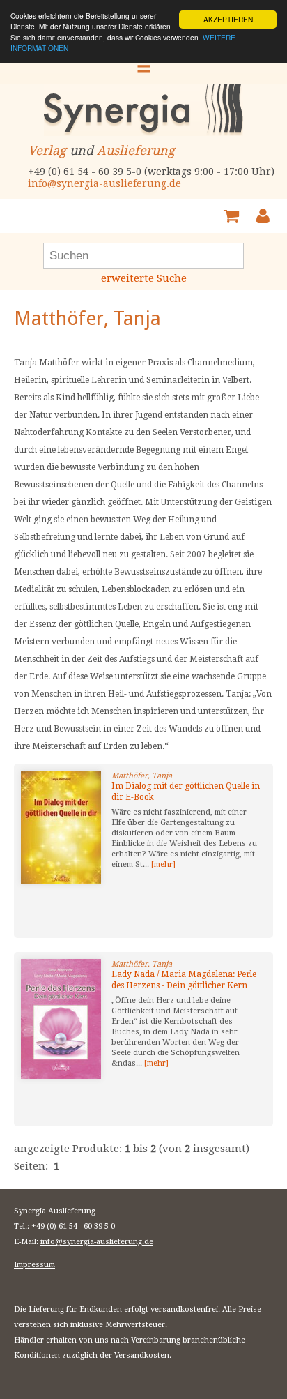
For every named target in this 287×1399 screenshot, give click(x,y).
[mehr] (163, 864)
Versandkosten (141, 1355)
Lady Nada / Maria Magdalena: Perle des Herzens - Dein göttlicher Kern (183, 979)
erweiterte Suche (144, 278)
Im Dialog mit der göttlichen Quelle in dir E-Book (185, 791)
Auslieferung (136, 150)
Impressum (34, 1264)
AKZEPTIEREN (228, 19)
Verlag (47, 150)
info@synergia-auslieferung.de (104, 183)
